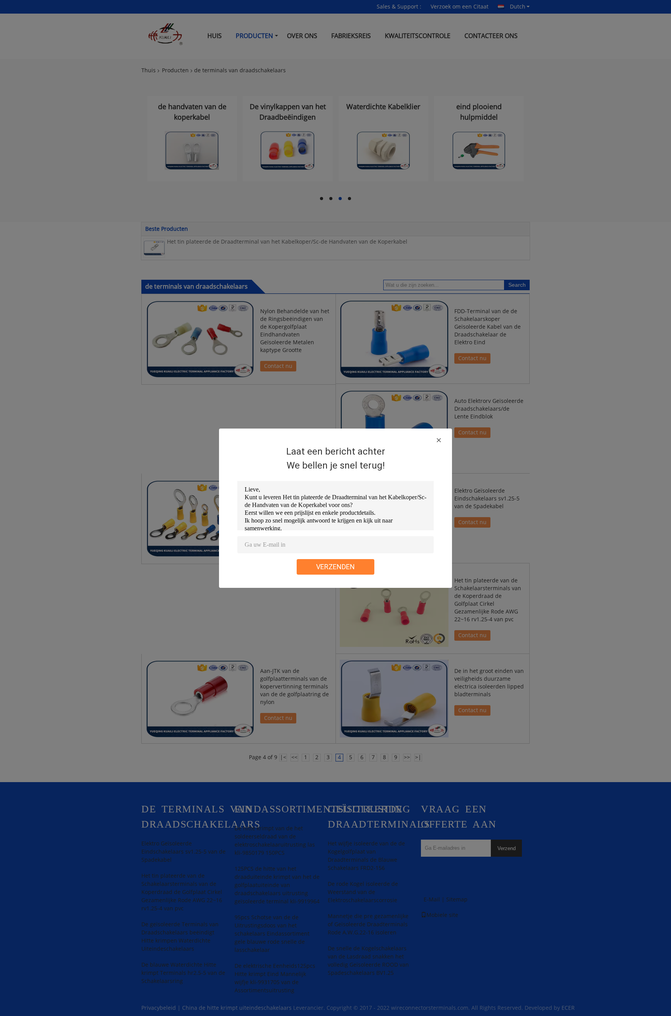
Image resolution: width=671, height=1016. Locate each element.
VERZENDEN (335, 567)
